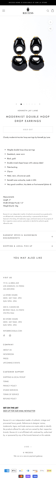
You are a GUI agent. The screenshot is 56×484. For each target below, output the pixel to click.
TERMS (6, 381)
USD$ (26, 447)
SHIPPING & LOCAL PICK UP (17, 246)
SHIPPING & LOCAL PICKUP (14, 377)
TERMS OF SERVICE (11, 394)
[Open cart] (52, 10)
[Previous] (16, 104)
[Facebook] (4, 335)
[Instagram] (10, 335)
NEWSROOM (8, 354)
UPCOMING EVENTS (11, 362)
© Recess (28, 452)
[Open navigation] (3, 11)
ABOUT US (7, 350)
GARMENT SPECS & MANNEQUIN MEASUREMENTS (20, 236)
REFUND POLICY (10, 398)
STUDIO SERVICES (10, 390)
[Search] (48, 11)
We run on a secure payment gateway (28, 456)
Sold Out (28, 129)
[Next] (39, 104)
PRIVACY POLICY (10, 385)
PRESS (5, 358)
